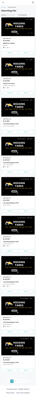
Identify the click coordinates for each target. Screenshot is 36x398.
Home (4, 7)
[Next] (24, 381)
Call (27, 52)
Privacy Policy (10, 393)
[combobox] (12, 15)
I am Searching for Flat (11, 124)
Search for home (9, 84)
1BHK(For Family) (9, 43)
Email (10, 52)
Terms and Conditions (23, 393)
